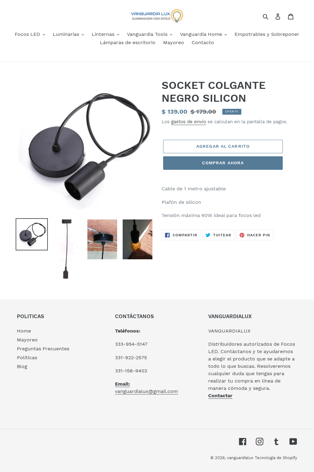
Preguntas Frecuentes (43, 349)
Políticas (27, 357)
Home (24, 331)
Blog (22, 366)
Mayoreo (27, 340)
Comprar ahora (223, 162)
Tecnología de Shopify (276, 457)
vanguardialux (240, 457)
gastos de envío (188, 121)
